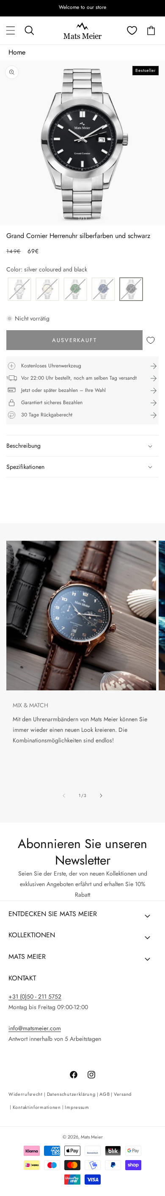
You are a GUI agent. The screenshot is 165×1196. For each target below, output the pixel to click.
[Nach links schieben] (64, 218)
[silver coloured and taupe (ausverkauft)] (47, 290)
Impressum (77, 1107)
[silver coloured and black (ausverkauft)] (131, 290)
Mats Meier (92, 1136)
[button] (10, 30)
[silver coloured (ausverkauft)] (19, 290)
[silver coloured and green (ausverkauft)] (75, 290)
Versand (123, 1094)
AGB (104, 1094)
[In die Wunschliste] (151, 340)
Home (16, 52)
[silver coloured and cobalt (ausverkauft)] (103, 290)
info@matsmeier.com (34, 1028)
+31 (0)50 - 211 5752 (34, 996)
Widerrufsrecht (25, 1094)
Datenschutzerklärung (71, 1094)
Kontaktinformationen (37, 1107)
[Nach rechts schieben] (101, 218)
